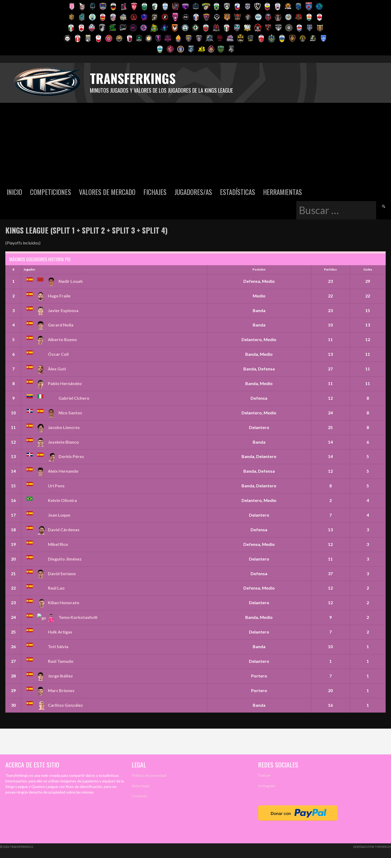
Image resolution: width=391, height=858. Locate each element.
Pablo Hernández (65, 383)
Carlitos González (65, 705)
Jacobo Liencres (64, 427)
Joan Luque (59, 514)
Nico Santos (70, 412)
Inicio (14, 192)
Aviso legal (140, 785)
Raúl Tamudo (60, 661)
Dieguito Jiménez (65, 558)
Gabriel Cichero (74, 398)
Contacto (140, 796)
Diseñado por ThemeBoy (372, 846)
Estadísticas (237, 192)
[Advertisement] (195, 142)
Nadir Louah (71, 281)
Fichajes (155, 192)
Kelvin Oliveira (62, 500)
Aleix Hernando (63, 470)
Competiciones (50, 192)
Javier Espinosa (63, 310)
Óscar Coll (58, 354)
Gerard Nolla (60, 324)
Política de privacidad (149, 775)
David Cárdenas (64, 529)
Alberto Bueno (62, 339)
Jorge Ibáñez (60, 675)
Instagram (266, 785)
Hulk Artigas (60, 631)
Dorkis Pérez (71, 456)
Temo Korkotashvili (78, 617)
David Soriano (62, 573)
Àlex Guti (57, 368)
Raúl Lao (56, 587)
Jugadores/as (193, 192)
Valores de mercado (107, 192)
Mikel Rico (58, 544)
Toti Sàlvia (58, 646)
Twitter (264, 775)
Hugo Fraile (59, 295)
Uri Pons (56, 485)
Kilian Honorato (63, 602)
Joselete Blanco (63, 441)
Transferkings (133, 78)
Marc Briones (61, 690)
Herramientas (282, 192)
